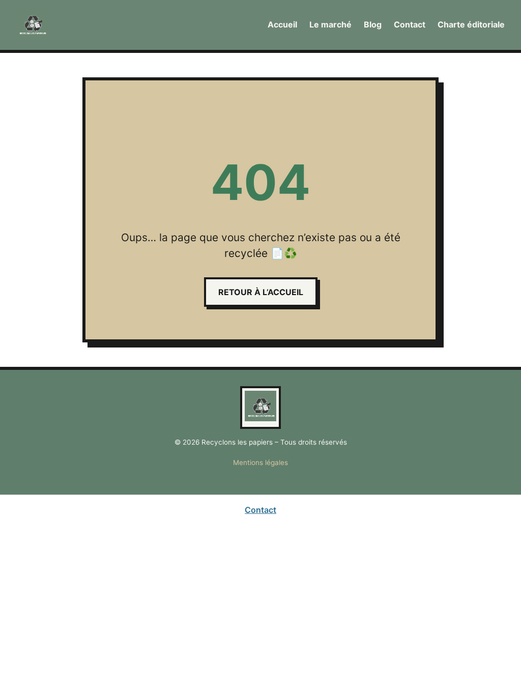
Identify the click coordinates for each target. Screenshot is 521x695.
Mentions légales (260, 462)
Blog (373, 24)
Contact (409, 24)
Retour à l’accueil (260, 292)
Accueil (282, 24)
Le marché (330, 24)
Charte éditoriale (471, 24)
